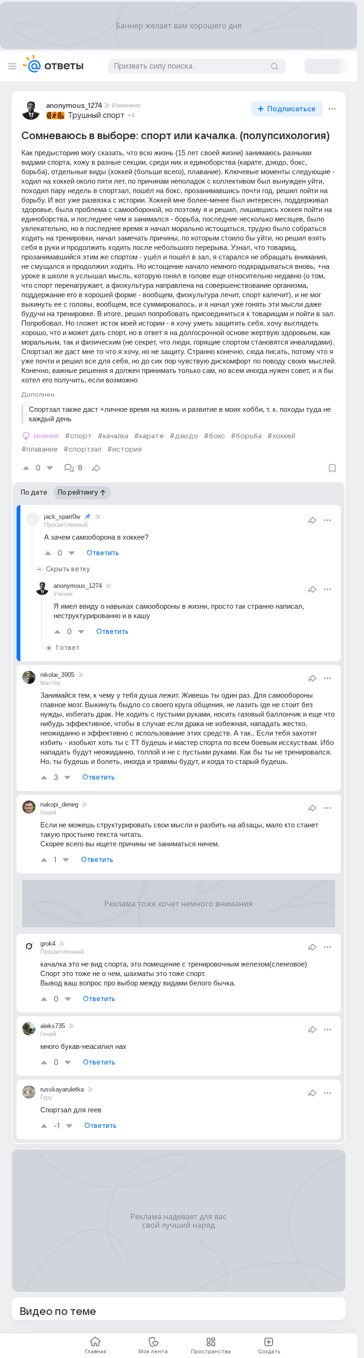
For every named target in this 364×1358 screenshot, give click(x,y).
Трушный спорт (96, 115)
